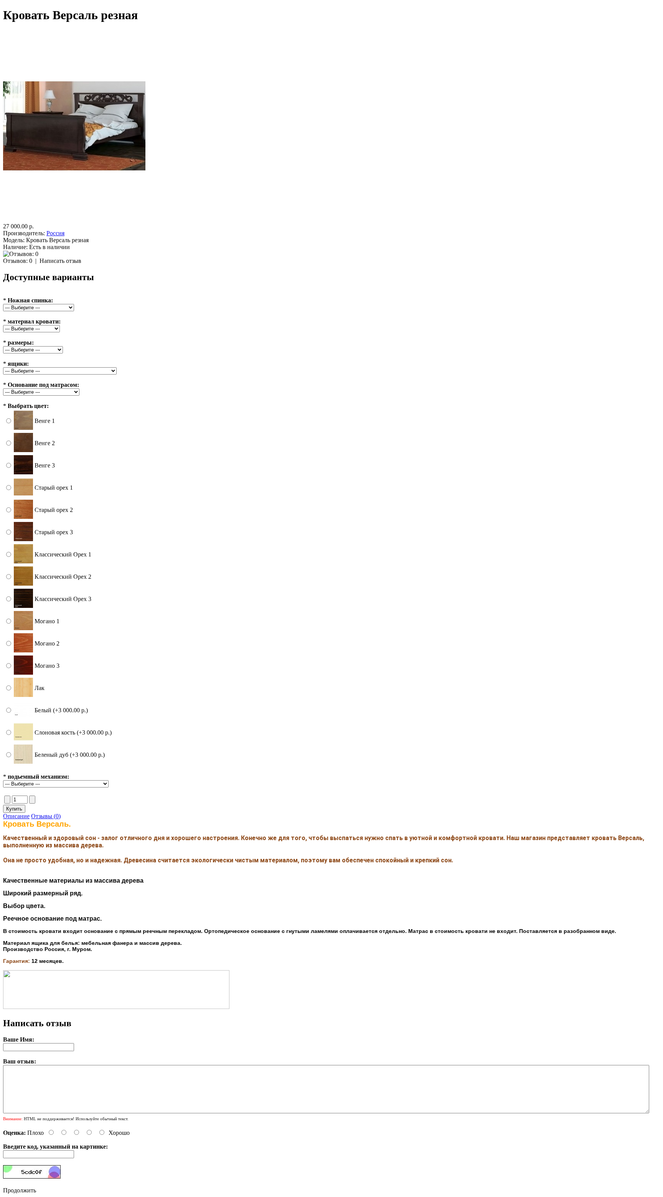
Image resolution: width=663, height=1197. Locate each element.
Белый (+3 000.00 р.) (61, 710)
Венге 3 (45, 465)
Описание (16, 816)
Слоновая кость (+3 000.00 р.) (73, 732)
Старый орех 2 (54, 510)
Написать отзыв (60, 261)
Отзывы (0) (46, 816)
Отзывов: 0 (17, 261)
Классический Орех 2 (63, 576)
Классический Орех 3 (63, 599)
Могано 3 (47, 665)
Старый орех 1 (54, 487)
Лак (40, 688)
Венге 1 (45, 421)
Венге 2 (45, 443)
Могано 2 (47, 643)
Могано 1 (47, 621)
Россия (55, 233)
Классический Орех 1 (63, 554)
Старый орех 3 (54, 532)
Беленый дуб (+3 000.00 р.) (70, 754)
